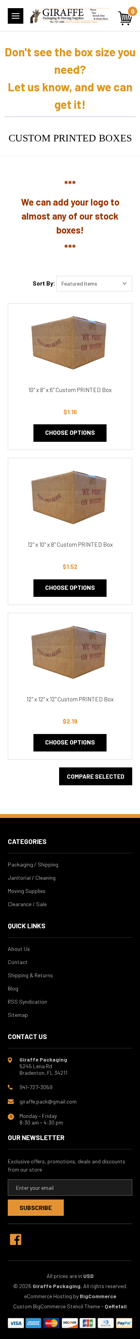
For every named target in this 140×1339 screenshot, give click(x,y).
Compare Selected (95, 776)
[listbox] (94, 283)
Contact (18, 962)
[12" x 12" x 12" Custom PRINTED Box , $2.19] (70, 653)
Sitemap (18, 1014)
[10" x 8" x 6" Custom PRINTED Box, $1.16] (70, 343)
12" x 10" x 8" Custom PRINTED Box (70, 544)
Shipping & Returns (30, 975)
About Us (19, 948)
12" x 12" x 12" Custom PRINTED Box (70, 699)
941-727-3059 (35, 1087)
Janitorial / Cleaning (32, 877)
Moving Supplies (27, 890)
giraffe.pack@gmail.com (48, 1101)
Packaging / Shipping (33, 864)
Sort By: (44, 283)
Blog (13, 988)
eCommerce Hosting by (51, 1296)
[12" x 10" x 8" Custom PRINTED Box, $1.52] (70, 498)
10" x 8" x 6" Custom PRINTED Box (70, 389)
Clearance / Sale (27, 904)
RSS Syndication (27, 1001)
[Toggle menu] (15, 16)
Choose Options (70, 432)
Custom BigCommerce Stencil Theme (56, 1306)
